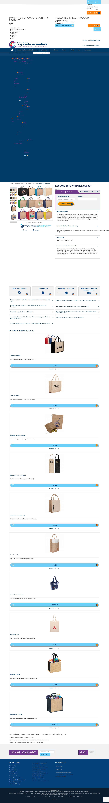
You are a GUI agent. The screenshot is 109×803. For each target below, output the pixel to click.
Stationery (21, 87)
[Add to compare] (55, 369)
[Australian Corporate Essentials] (35, 44)
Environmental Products (14, 783)
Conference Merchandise (20, 73)
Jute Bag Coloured (15, 355)
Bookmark (37, 230)
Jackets (18, 141)
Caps (15, 66)
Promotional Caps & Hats (38, 765)
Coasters (13, 137)
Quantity (80, 196)
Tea (17, 69)
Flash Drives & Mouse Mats (38, 779)
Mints (18, 68)
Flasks (15, 109)
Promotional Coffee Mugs (38, 775)
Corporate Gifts (12, 765)
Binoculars (24, 69)
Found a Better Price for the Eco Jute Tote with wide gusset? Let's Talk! (30, 300)
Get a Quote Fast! (66, 192)
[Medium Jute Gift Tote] (54, 703)
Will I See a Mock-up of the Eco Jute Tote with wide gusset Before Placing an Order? (76, 312)
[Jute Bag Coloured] (54, 344)
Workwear (19, 150)
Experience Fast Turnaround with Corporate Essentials (72, 306)
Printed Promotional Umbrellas (39, 769)
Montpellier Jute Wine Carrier (18, 475)
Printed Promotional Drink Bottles (40, 773)
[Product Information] (43, 291)
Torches (28, 86)
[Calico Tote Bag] (54, 623)
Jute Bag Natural (14, 395)
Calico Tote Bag (14, 634)
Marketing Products (13, 773)
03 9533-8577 (59, 769)
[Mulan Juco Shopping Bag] (54, 503)
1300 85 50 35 (59, 766)
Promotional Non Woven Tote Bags (17, 779)
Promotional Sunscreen (37, 771)
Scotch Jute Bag (14, 555)
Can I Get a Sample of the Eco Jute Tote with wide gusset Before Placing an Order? (29, 317)
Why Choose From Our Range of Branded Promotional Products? (30, 323)
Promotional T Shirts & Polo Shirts (40, 767)
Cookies (18, 63)
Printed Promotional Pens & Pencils (40, 781)
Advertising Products (14, 775)
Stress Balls (26, 95)
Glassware (16, 110)
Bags (12, 58)
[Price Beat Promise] (20, 291)
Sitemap (54, 799)
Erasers (21, 66)
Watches (19, 129)
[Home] (12, 50)
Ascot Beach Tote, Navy (16, 594)
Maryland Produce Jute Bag (17, 435)
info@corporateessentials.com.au (63, 772)
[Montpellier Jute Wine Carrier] (54, 463)
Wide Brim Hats (15, 74)
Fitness (23, 81)
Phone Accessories (30, 59)
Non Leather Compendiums (17, 156)
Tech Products (26, 151)
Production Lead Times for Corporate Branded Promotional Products (28, 306)
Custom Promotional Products (16, 777)
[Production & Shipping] (89, 291)
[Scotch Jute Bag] (54, 543)
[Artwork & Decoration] (66, 291)
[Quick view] (58, 369)
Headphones (27, 168)
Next (13, 222)
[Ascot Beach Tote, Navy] (54, 583)
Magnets (24, 135)
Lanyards (19, 97)
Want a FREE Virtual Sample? (89, 192)
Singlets (18, 146)
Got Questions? (91, 40)
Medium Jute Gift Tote (16, 714)
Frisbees (24, 129)
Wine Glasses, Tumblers (13, 165)
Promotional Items (13, 769)
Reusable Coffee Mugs (37, 777)
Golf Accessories (22, 96)
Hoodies (18, 140)
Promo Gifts (12, 767)
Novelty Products (24, 122)
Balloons (24, 127)
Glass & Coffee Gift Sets (12, 141)
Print (26, 230)
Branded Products (13, 771)
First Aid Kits (20, 123)
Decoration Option (63, 196)
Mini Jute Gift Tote (15, 674)
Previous (13, 187)
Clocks (20, 65)
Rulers (20, 86)
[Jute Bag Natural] (54, 384)
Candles (23, 71)
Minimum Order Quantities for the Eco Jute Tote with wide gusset (76, 300)
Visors (15, 71)
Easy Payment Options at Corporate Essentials (70, 317)
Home (11, 183)
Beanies (16, 65)
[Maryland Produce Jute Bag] (54, 424)
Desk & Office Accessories (15, 781)
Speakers (29, 66)
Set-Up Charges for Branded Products (21, 312)
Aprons (18, 136)
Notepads (16, 161)
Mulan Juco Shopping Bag (17, 515)
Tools (28, 78)
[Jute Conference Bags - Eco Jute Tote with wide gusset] (13, 192)
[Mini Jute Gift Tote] (54, 663)
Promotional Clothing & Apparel (39, 763)
